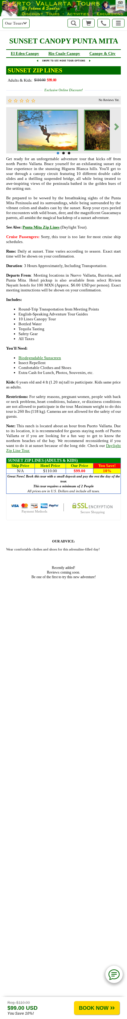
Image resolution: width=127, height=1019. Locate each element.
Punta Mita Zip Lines (41, 227)
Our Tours (14, 23)
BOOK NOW (94, 1008)
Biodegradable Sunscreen (39, 357)
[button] (118, 23)
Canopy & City (102, 53)
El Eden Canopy (25, 53)
